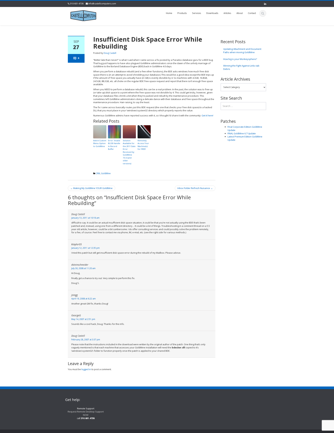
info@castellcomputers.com (102, 3)
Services (196, 13)
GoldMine (106, 173)
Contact (252, 13)
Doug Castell (110, 53)
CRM (98, 173)
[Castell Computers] (83, 15)
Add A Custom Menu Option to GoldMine (99, 143)
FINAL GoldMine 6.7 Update (242, 133)
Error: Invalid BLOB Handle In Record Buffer (114, 144)
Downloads (212, 13)
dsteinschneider (79, 264)
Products (182, 13)
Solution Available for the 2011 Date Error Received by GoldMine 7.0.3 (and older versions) (129, 152)
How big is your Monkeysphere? (240, 59)
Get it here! (207, 115)
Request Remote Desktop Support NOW (86, 413)
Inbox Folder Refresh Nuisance (195, 188)
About (239, 13)
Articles (227, 13)
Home (169, 13)
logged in (86, 369)
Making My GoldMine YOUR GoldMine (91, 188)
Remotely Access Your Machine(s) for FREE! (143, 144)
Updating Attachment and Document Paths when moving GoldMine (242, 50)
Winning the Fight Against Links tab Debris (241, 67)
